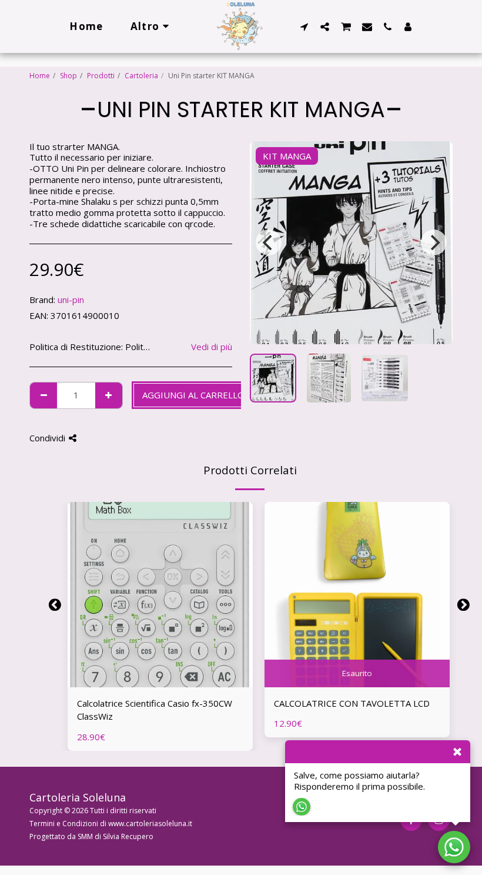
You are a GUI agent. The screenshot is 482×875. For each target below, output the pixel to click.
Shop (68, 76)
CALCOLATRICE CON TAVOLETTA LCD (352, 703)
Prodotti (101, 76)
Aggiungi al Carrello (163, 682)
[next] (434, 242)
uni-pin (71, 299)
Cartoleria (141, 76)
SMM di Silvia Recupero (115, 836)
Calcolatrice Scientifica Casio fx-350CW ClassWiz (154, 710)
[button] (304, 26)
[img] (160, 594)
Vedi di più (211, 346)
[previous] (269, 242)
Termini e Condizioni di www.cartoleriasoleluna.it (110, 824)
